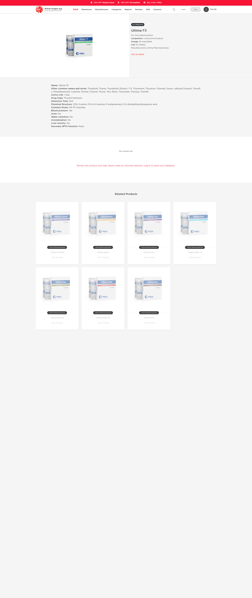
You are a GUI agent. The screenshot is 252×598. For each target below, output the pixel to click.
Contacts (157, 9)
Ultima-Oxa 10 (57, 318)
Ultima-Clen (149, 252)
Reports (128, 9)
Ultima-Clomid (57, 252)
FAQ (148, 9)
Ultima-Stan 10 (195, 252)
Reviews (139, 9)
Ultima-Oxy (149, 318)
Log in (147, 165)
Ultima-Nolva (103, 252)
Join (195, 9)
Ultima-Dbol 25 (103, 318)
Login (183, 9)
